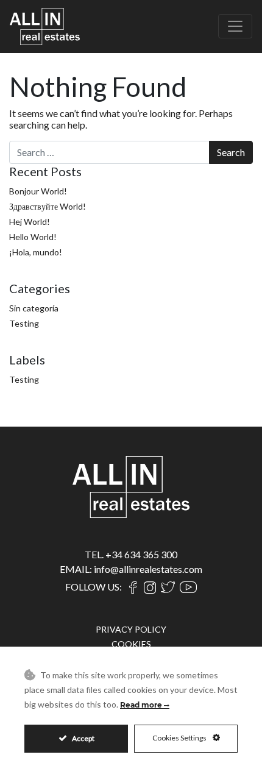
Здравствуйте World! (47, 206)
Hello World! (33, 237)
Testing (24, 323)
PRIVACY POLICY (131, 629)
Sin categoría (33, 308)
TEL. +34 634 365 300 (131, 554)
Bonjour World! (38, 191)
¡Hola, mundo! (35, 252)
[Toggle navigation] (235, 26)
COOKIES (131, 644)
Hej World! (29, 221)
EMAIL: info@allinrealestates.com (131, 569)
